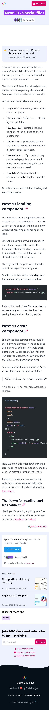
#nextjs (6, 618)
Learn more (30, 563)
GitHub (19, 695)
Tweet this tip (14, 549)
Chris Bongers (32, 688)
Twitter (32, 519)
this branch (8, 491)
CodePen (28, 695)
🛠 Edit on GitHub (37, 526)
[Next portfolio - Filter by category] (24, 584)
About (11, 695)
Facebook (20, 519)
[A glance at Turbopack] (24, 600)
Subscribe (40, 4)
